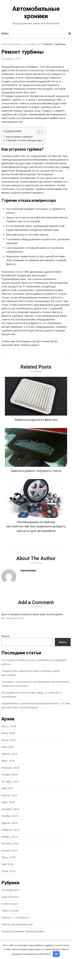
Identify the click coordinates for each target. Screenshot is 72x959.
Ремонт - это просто (26, 44)
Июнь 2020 (8, 857)
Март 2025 (8, 802)
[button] (38, 132)
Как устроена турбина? (19, 136)
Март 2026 (8, 760)
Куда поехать (10, 896)
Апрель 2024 (9, 822)
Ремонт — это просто (15, 917)
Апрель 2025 (9, 795)
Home (5, 44)
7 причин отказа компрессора (24, 140)
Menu (5, 33)
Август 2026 (8, 726)
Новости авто (10, 903)
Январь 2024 (9, 836)
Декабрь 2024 (10, 809)
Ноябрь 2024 (9, 816)
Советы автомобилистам (17, 924)
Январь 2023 (9, 850)
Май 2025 (7, 788)
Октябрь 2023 (10, 843)
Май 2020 (7, 864)
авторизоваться (12, 618)
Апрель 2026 (9, 753)
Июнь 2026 (8, 740)
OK (56, 954)
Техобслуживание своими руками (22, 931)
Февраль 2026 (10, 767)
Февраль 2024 (10, 829)
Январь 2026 (9, 774)
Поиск (5, 636)
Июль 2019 (8, 871)
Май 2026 (7, 747)
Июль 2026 (8, 733)
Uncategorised (10, 890)
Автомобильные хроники (36, 12)
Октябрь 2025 (10, 781)
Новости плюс (10, 910)
